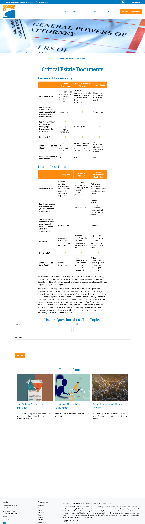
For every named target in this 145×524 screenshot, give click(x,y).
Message (18, 337)
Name (17, 324)
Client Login (136, 2)
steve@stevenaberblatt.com (12, 520)
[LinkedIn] (123, 2)
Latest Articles (42, 522)
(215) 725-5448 (43, 2)
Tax (39, 515)
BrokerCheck (107, 503)
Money (40, 517)
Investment (41, 508)
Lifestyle (41, 520)
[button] (66, 11)
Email (75, 324)
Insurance (41, 513)
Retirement (41, 505)
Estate (40, 510)
